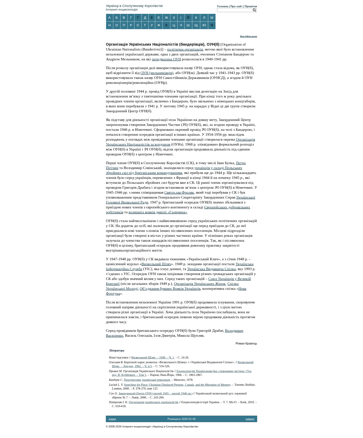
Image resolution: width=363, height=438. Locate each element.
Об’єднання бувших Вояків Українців (170, 288)
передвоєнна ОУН (166, 59)
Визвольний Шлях (156, 264)
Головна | (223, 6)
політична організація (185, 49)
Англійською (248, 36)
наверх (250, 418)
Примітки (251, 6)
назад (112, 418)
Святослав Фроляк (179, 192)
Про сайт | (237, 6)
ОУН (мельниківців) (156, 73)
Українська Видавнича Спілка (211, 269)
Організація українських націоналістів (153, 402)
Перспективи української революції (147, 379)
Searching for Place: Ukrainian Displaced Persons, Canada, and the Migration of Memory (177, 384)
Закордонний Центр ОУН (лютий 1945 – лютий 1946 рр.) (155, 393)
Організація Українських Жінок (200, 283)
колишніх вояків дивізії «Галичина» (158, 212)
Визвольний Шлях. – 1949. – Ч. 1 (152, 357)
